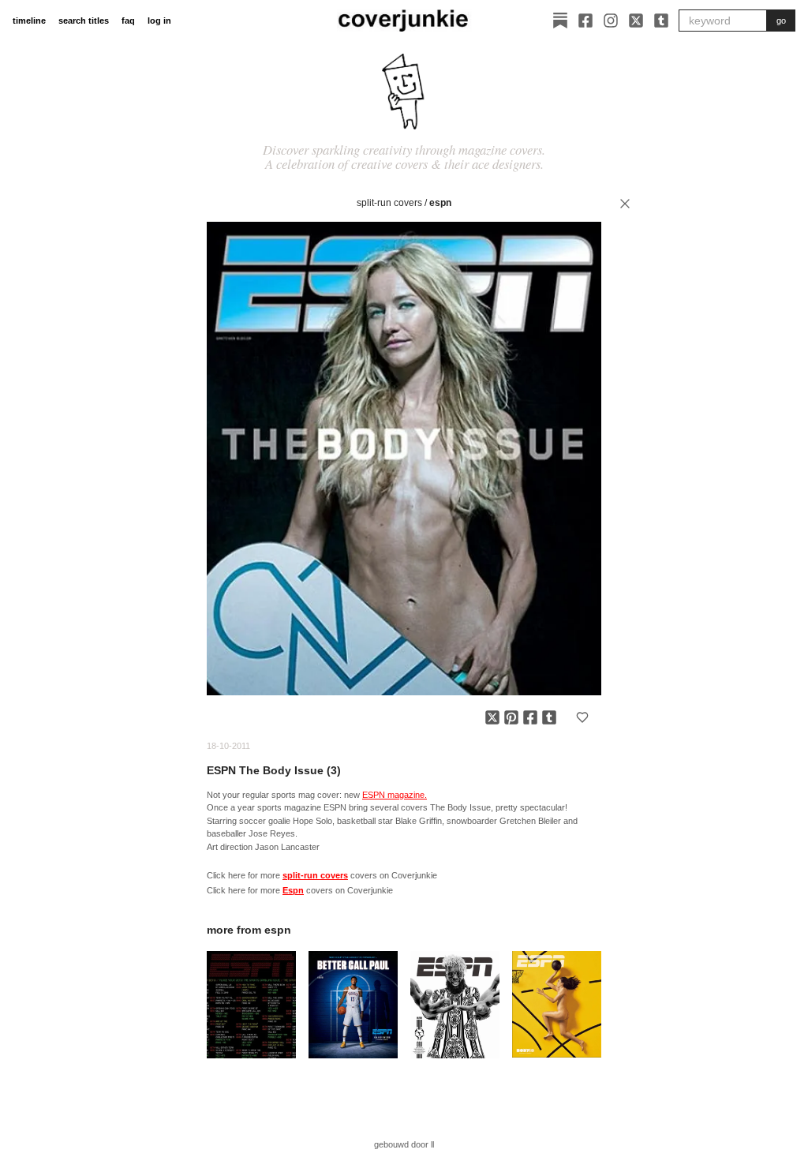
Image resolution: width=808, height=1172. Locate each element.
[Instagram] (611, 20)
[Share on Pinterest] (511, 717)
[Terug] (625, 204)
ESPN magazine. (394, 794)
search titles (83, 20)
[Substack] (560, 20)
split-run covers (389, 202)
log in (159, 20)
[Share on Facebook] (530, 717)
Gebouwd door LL (404, 1144)
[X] (636, 20)
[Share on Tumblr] (549, 717)
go (781, 20)
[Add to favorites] (582, 717)
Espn (440, 202)
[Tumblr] (661, 20)
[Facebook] (585, 20)
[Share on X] (492, 717)
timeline (29, 20)
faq (128, 20)
